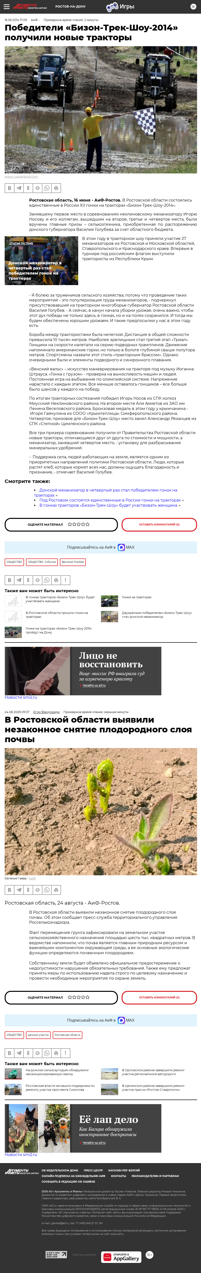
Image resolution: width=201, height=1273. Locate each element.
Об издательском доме (60, 1170)
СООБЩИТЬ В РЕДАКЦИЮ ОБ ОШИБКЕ (68, 1181)
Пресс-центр (93, 1170)
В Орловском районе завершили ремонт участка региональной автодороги (153, 1072)
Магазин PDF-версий (124, 1170)
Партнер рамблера (84, 1254)
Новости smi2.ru (21, 697)
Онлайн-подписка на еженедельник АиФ (73, 1176)
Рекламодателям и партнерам (155, 1176)
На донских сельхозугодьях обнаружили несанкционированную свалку (57, 1072)
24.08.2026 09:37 (17, 712)
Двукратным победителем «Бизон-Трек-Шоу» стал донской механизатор (157, 615)
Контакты (118, 1176)
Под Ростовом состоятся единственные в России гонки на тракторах (110, 500)
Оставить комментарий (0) (159, 524)
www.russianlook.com (21, 176)
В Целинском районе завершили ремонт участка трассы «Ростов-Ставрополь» (153, 1087)
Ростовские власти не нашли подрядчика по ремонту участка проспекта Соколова (60, 1087)
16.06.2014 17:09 (16, 20)
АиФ (32, 878)
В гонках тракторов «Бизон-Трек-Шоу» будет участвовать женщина (108, 505)
